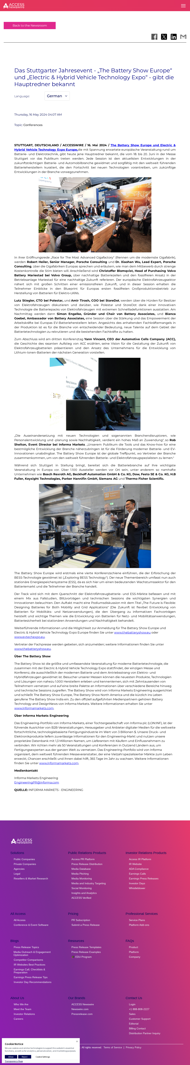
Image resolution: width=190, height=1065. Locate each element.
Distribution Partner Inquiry (144, 1033)
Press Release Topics (26, 947)
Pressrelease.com (82, 1013)
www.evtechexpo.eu (29, 637)
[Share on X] (164, 37)
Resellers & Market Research (31, 878)
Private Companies (25, 864)
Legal (17, 873)
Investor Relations (24, 1013)
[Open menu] (183, 5)
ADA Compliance (139, 868)
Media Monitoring (81, 878)
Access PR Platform (83, 859)
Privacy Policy (133, 1047)
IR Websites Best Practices (29, 964)
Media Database (81, 868)
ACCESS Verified (81, 897)
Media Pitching (80, 873)
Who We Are (21, 1004)
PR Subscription (80, 920)
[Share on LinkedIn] (174, 37)
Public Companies (24, 859)
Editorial (133, 1023)
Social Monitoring (81, 888)
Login (132, 1004)
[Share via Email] (183, 37)
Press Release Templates (86, 947)
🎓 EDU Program (81, 956)
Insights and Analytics (84, 892)
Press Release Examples (86, 952)
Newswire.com (80, 1009)
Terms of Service (113, 1047)
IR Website (135, 864)
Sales (132, 1013)
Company (134, 956)
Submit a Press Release (85, 924)
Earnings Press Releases (143, 878)
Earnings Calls (137, 873)
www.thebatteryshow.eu (132, 632)
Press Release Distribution (86, 864)
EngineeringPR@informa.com (36, 782)
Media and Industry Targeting (88, 883)
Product (133, 947)
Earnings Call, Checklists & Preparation (29, 971)
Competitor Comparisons (28, 959)
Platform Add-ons (139, 924)
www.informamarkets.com (34, 708)
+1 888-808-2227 (139, 1009)
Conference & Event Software (31, 924)
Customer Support (139, 1018)
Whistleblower (137, 888)
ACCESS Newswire (82, 1004)
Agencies (19, 868)
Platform (134, 952)
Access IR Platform (140, 859)
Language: (22, 96)
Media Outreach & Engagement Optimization (32, 953)
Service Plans (137, 920)
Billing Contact (137, 1028)
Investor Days (137, 883)
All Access (19, 920)
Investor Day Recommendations (32, 982)
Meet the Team (22, 1009)
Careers (18, 1018)
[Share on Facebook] (154, 37)
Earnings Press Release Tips (31, 977)
